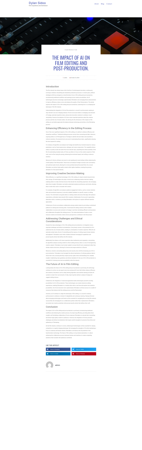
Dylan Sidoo (37, 3)
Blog (102, 4)
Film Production (71, 49)
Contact (109, 4)
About (96, 4)
